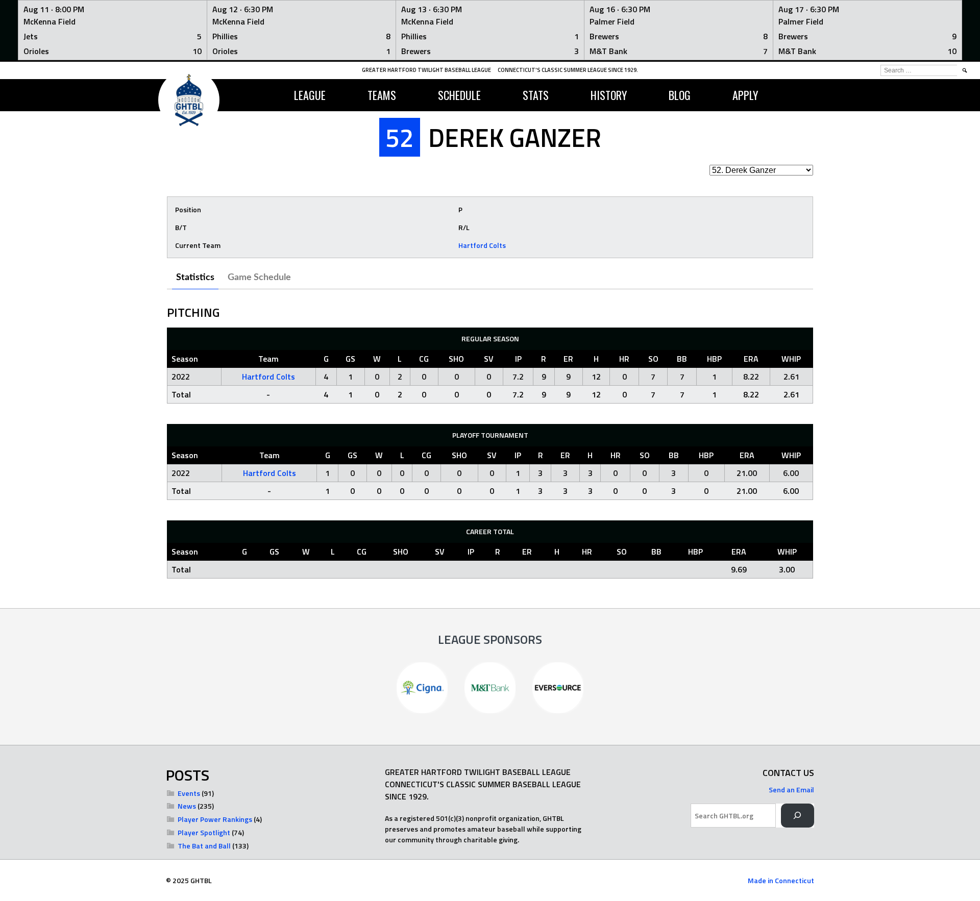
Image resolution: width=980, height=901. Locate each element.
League (310, 95)
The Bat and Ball (204, 845)
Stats (536, 95)
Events (189, 793)
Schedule (459, 95)
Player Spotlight (204, 832)
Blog (680, 95)
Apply (745, 95)
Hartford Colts (482, 245)
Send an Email (791, 789)
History (609, 95)
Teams (382, 95)
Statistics (195, 277)
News (187, 805)
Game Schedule (259, 277)
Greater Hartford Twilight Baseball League (426, 70)
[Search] (797, 816)
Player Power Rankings (215, 819)
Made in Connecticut (781, 880)
